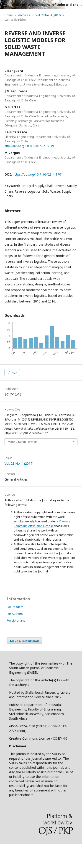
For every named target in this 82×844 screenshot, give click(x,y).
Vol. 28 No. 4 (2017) (48, 15)
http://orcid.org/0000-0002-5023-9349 (29, 146)
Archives (24, 15)
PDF (14, 372)
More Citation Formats (23, 442)
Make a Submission (24, 641)
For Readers (15, 607)
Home (9, 15)
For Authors (15, 614)
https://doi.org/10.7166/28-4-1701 (38, 174)
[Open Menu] (4, 4)
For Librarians (16, 620)
